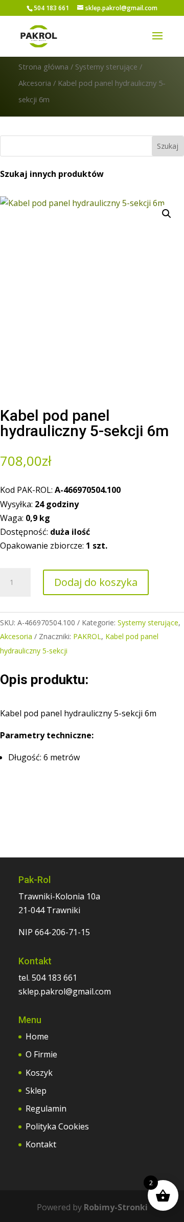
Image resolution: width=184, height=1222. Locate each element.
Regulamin (46, 1108)
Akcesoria (34, 83)
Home (37, 1036)
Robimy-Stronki (116, 1207)
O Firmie (41, 1054)
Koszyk (39, 1072)
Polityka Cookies (57, 1126)
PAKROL (87, 636)
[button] (166, 214)
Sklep (36, 1090)
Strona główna (43, 66)
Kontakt (41, 1144)
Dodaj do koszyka (95, 582)
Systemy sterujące (106, 66)
